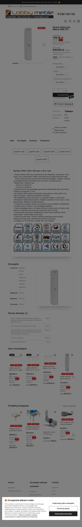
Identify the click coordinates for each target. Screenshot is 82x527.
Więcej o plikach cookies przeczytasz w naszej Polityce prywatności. (21, 516)
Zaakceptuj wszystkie (63, 514)
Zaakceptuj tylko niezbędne (63, 503)
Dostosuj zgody (63, 508)
